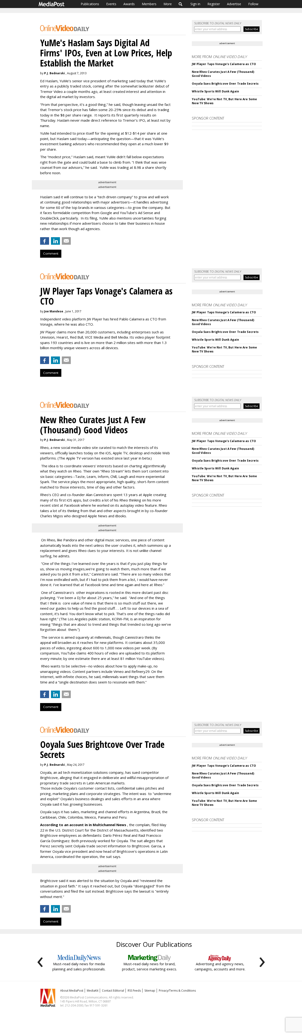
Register (213, 4)
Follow (253, 4)
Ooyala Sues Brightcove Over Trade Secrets (225, 84)
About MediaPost (71, 991)
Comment (50, 253)
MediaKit (92, 991)
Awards (129, 4)
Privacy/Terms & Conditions (177, 991)
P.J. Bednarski (54, 73)
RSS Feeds (134, 991)
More (168, 4)
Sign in (195, 4)
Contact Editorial (113, 991)
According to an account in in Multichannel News (83, 824)
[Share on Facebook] (44, 241)
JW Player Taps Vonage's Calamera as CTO (224, 64)
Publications (90, 4)
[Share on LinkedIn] (55, 241)
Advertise (234, 4)
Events (111, 4)
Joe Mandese (53, 311)
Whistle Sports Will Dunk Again (215, 91)
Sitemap (149, 991)
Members (149, 4)
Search (180, 4)
